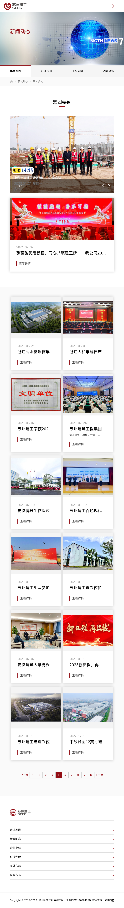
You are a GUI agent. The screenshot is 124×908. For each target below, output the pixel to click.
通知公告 (108, 71)
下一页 (99, 774)
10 (91, 774)
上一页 (25, 774)
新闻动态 (23, 81)
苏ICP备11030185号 (80, 900)
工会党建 (77, 71)
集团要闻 (15, 71)
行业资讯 (46, 71)
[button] (103, 185)
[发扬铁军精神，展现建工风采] (62, 154)
